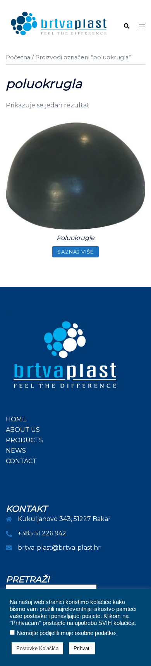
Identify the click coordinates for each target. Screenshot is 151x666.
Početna (18, 57)
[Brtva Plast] (59, 25)
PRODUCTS (24, 440)
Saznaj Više (75, 251)
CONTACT (21, 461)
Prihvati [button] (82, 648)
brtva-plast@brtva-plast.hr (59, 547)
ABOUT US (23, 429)
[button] (126, 26)
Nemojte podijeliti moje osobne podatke (66, 633)
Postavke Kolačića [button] (37, 648)
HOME (16, 419)
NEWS (16, 450)
